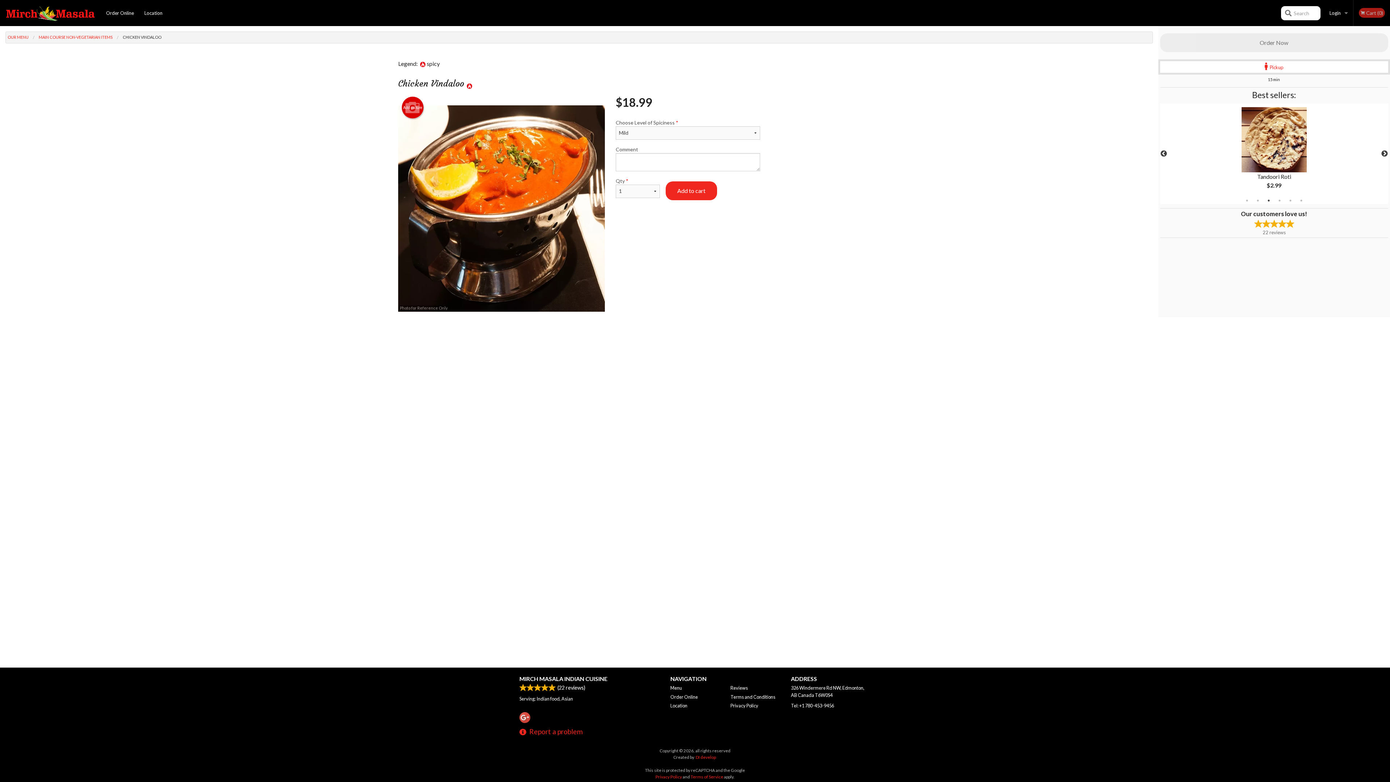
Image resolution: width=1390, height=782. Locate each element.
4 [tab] (1279, 200)
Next (1384, 153)
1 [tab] (1247, 200)
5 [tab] (1290, 200)
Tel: (812, 706)
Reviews (739, 688)
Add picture (412, 107)
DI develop (706, 757)
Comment (627, 149)
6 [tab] (1301, 200)
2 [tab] (1257, 200)
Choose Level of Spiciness (647, 122)
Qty (622, 181)
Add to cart (691, 190)
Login (1335, 13)
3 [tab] (1268, 200)
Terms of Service (707, 776)
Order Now (1274, 42)
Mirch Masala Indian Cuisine (563, 678)
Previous (1163, 153)
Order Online (120, 13)
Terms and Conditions (752, 697)
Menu (676, 688)
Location (153, 13)
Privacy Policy (744, 706)
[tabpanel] (1274, 153)
